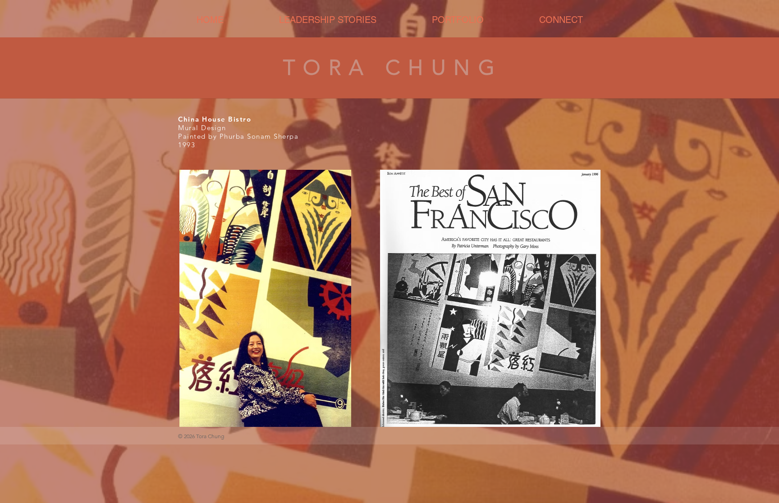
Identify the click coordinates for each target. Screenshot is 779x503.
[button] (457, 20)
